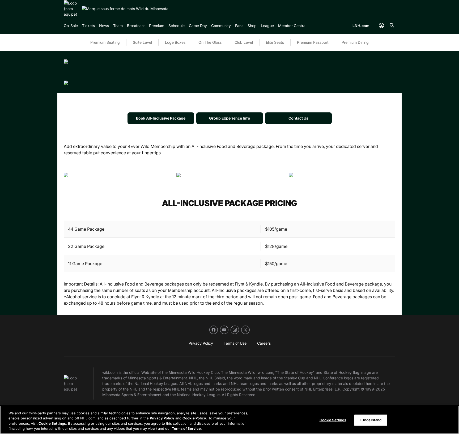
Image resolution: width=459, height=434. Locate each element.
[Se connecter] (381, 25)
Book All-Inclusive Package (160, 118)
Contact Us (298, 118)
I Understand (371, 420)
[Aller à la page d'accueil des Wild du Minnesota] (72, 8)
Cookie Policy (194, 418)
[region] (229, 419)
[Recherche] (392, 25)
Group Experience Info (229, 118)
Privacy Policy (162, 418)
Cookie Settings (52, 423)
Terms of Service (186, 428)
